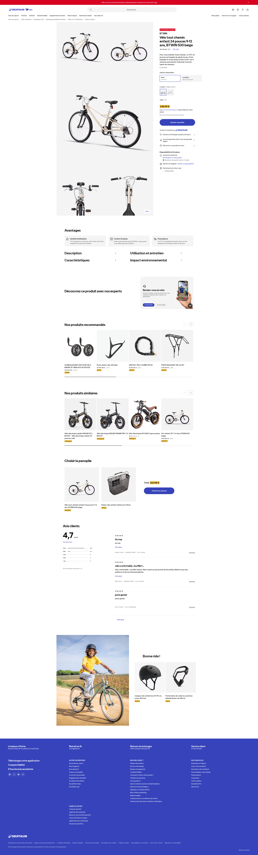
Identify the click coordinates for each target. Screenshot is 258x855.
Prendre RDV (149, 305)
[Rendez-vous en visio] (167, 293)
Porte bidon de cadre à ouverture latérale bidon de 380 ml (178, 697)
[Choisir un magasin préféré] (233, 9)
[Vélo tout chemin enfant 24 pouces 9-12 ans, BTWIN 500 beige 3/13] (104, 118)
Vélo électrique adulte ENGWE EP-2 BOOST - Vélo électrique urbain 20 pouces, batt (78, 435)
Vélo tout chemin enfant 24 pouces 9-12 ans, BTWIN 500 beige (80, 506)
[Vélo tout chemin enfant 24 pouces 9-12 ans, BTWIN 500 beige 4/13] (80, 191)
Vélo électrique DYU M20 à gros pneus (144, 433)
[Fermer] (248, 2)
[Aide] (237, 9)
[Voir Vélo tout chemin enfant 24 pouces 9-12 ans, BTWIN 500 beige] (81, 484)
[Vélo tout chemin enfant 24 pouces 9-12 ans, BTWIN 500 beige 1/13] (129, 46)
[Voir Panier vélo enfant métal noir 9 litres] (118, 484)
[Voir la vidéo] (190, 305)
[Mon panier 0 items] (247, 9)
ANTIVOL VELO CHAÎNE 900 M (140, 365)
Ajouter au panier (177, 122)
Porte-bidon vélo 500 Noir (107, 365)
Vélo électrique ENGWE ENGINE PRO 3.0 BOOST (112, 434)
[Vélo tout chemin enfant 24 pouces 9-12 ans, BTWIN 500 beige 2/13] (80, 46)
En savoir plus (161, 305)
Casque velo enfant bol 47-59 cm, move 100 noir (148, 697)
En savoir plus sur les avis (71, 568)
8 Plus (147, 211)
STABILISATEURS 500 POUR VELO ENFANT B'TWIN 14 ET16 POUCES (77, 366)
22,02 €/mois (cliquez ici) (170, 110)
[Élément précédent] (185, 324)
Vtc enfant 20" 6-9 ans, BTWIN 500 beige (175, 434)
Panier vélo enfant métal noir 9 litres (116, 505)
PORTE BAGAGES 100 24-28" (172, 365)
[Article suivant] (191, 324)
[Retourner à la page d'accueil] (20, 9)
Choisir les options (159, 491)
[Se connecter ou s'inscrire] (242, 9)
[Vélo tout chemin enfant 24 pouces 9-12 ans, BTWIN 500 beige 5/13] (129, 191)
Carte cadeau (244, 15)
